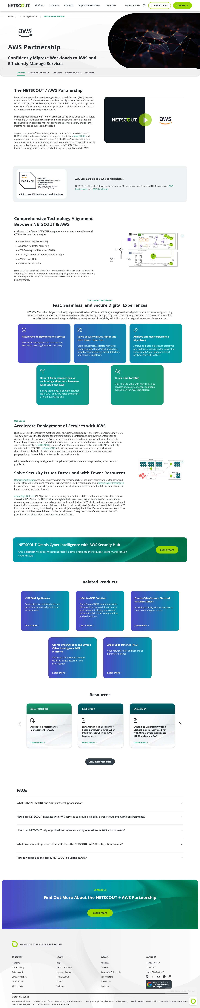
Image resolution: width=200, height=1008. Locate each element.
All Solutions (17, 981)
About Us (105, 962)
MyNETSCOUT (62, 976)
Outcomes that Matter (39, 72)
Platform (39, 5)
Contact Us (182, 5)
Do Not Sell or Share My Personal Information (167, 1001)
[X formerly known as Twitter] (152, 976)
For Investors (107, 976)
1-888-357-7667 (153, 962)
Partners (105, 986)
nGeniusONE (49, 448)
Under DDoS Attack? (155, 972)
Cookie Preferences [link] (61, 1004)
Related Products (73, 72)
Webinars (60, 986)
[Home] (19, 5)
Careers (104, 967)
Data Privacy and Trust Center (68, 1001)
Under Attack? (159, 5)
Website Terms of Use (43, 1001)
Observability (18, 967)
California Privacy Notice (23, 1004)
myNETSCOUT (132, 5)
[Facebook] (164, 976)
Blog (58, 962)
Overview (21, 72)
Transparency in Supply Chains (99, 1001)
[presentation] (54, 5)
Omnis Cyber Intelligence (111, 482)
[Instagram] (170, 977)
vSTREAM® (43, 444)
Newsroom (106, 981)
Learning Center (63, 972)
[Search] (144, 5)
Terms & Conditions (21, 1001)
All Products (17, 986)
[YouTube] (158, 976)
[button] (145, 119)
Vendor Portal (137, 1001)
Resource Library (64, 967)
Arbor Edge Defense (24, 496)
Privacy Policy (122, 1001)
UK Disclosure (43, 1004)
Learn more (167, 549)
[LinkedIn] (147, 977)
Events (59, 981)
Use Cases (57, 72)
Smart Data (79, 135)
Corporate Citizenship (111, 972)
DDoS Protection (19, 976)
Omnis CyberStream (24, 479)
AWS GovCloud (100, 189)
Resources (89, 72)
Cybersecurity (18, 972)
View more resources (100, 761)
